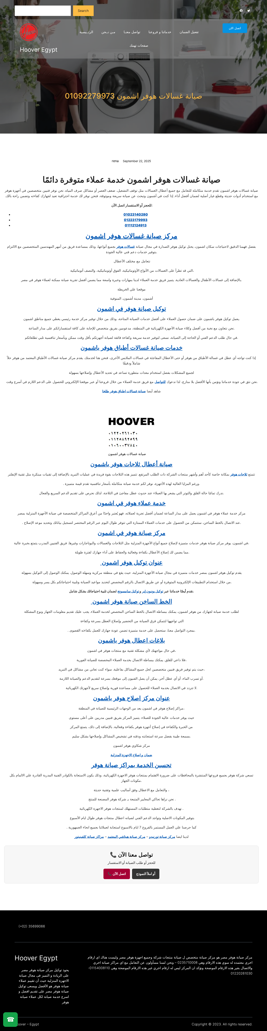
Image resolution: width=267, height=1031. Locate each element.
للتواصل (160, 382)
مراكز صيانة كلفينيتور (89, 837)
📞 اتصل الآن (117, 874)
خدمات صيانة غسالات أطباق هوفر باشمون (132, 347)
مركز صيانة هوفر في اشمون (131, 532)
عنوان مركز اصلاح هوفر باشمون (131, 698)
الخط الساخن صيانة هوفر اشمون (131, 601)
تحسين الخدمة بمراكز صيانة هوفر (131, 764)
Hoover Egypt (38, 49)
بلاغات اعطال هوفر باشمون (131, 640)
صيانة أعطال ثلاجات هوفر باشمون (131, 464)
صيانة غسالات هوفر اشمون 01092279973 (133, 95)
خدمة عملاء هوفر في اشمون (131, 503)
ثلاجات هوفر (238, 474)
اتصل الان (235, 28)
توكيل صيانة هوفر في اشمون (131, 308)
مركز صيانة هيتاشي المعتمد (126, 837)
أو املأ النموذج (145, 874)
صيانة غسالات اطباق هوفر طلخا (124, 391)
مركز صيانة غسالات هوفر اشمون (131, 236)
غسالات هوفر (125, 246)
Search (83, 11)
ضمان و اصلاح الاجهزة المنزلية (131, 755)
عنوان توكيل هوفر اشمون (131, 562)
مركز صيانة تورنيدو (162, 837)
